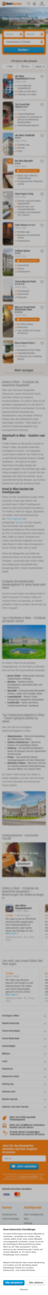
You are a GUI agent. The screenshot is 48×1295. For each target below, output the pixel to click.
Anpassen (24, 1289)
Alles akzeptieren (13, 1282)
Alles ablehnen (36, 1282)
